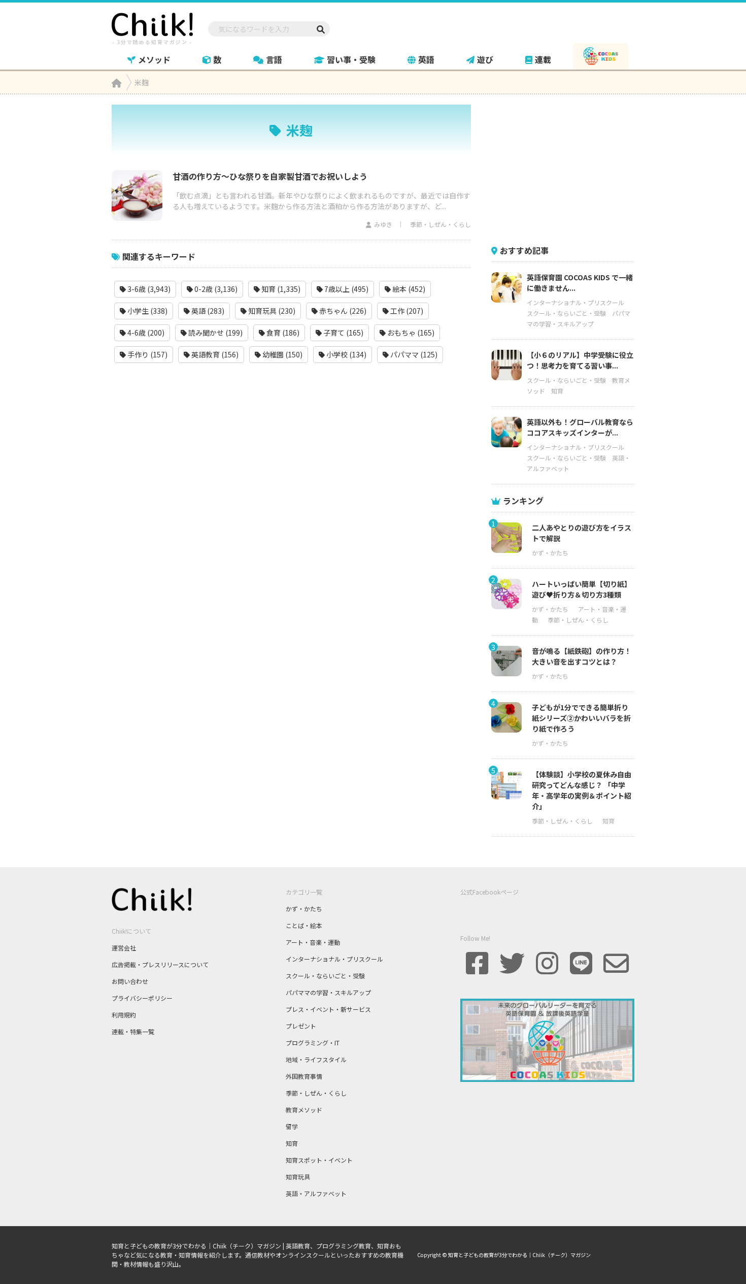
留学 (292, 1126)
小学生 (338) (146, 311)
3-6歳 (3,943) (148, 289)
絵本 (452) (408, 289)
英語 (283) (207, 311)
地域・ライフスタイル (316, 1059)
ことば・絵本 (304, 925)
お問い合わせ (130, 981)
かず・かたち (550, 552)
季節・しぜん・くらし (440, 224)
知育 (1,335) (280, 289)
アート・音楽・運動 (313, 942)
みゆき (383, 224)
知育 (557, 390)
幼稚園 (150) (281, 354)
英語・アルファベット (316, 1193)
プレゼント (301, 1026)
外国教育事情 (304, 1076)
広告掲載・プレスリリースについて (160, 964)
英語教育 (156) (214, 354)
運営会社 (124, 947)
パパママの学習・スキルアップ (328, 992)
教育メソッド (304, 1109)
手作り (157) (146, 354)
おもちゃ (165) (410, 332)
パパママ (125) (413, 354)
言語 (274, 59)
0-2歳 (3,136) (215, 289)
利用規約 (124, 1014)
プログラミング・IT (313, 1042)
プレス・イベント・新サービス (328, 1009)
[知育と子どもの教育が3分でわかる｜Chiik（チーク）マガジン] (152, 27)
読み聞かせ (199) (215, 332)
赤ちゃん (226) (342, 311)
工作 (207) (406, 311)
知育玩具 (298, 1176)
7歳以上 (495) (345, 289)
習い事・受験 (351, 59)
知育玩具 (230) (271, 311)
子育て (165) (342, 332)
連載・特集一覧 (133, 1031)
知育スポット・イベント (319, 1160)
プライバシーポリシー (142, 998)
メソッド (154, 59)
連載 (543, 59)
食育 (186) (282, 332)
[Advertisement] (567, 168)
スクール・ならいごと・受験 (566, 313)
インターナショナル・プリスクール (575, 302)
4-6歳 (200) (145, 332)
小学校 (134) (345, 354)
